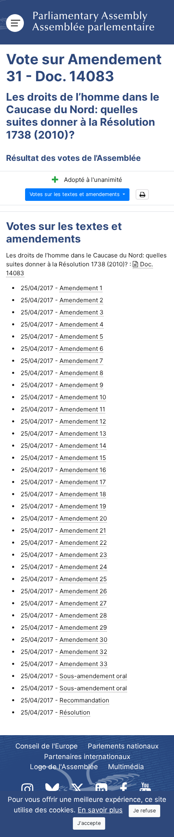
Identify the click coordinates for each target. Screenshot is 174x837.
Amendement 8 (81, 373)
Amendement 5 (81, 336)
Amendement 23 (83, 555)
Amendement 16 (82, 470)
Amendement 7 (81, 361)
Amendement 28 (83, 615)
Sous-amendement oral (93, 676)
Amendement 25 (83, 579)
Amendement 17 (82, 482)
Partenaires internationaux (87, 757)
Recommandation (84, 700)
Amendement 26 (83, 591)
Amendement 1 (80, 288)
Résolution (74, 712)
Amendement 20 (83, 518)
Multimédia (126, 767)
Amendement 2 (81, 300)
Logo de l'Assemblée (64, 767)
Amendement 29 (83, 627)
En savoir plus (100, 810)
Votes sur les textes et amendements (75, 194)
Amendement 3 (81, 312)
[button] (142, 194)
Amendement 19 (82, 506)
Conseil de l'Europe (46, 746)
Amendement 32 (83, 652)
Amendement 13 (82, 433)
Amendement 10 (82, 397)
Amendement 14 (82, 445)
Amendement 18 (82, 494)
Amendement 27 (83, 603)
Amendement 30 (83, 639)
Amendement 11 (82, 409)
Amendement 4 (81, 324)
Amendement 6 (81, 348)
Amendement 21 (82, 530)
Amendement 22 (83, 542)
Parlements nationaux (123, 746)
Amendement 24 (83, 567)
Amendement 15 (82, 458)
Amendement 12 (82, 421)
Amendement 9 (81, 385)
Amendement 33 (83, 664)
